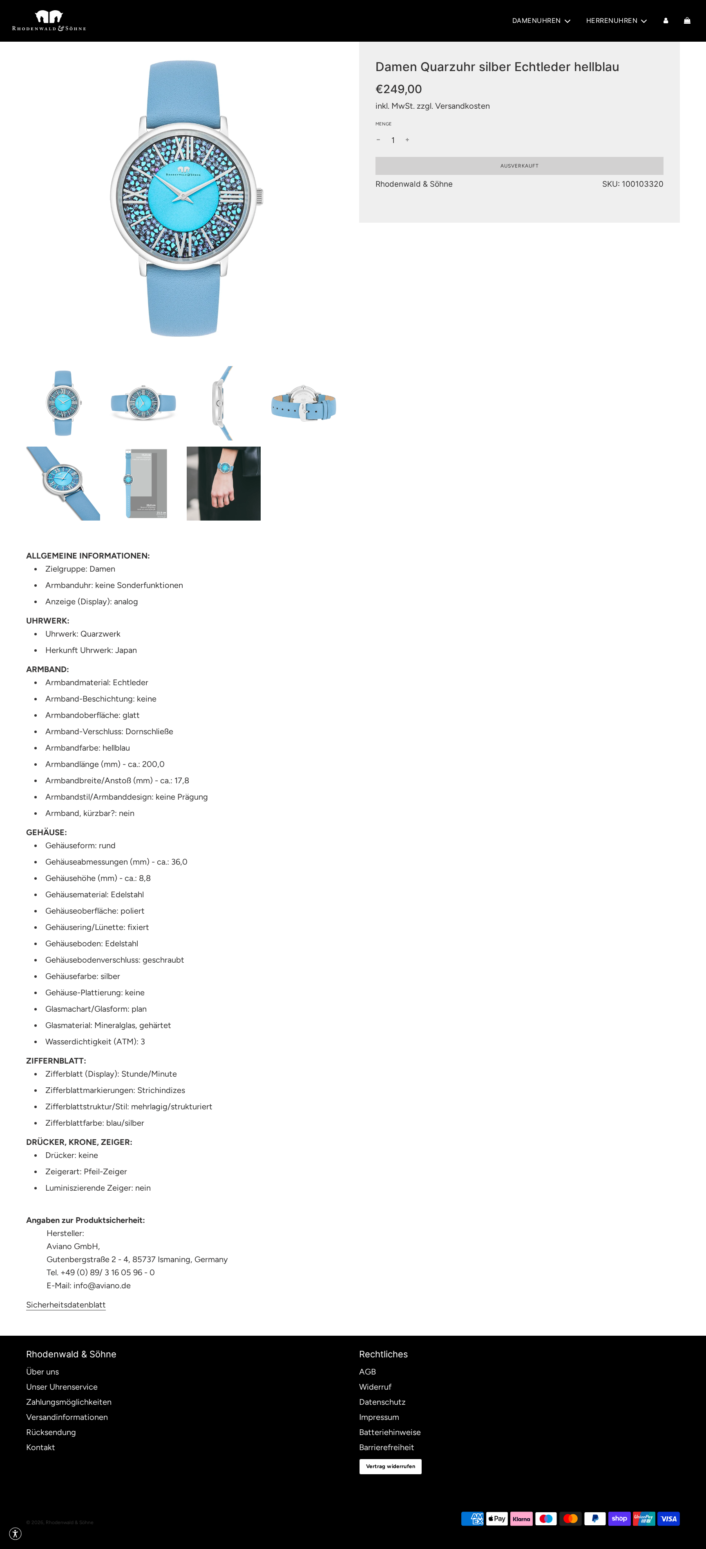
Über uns (42, 1372)
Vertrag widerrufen (390, 1466)
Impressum (379, 1417)
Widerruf (375, 1387)
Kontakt (40, 1447)
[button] (15, 1534)
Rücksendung (51, 1432)
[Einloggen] (665, 20)
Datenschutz (382, 1402)
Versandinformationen (67, 1417)
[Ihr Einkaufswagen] (688, 20)
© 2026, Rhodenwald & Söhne (60, 1522)
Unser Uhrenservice (62, 1387)
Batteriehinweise (390, 1432)
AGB (367, 1372)
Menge (383, 124)
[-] (378, 140)
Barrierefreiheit (386, 1447)
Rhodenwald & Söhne (414, 184)
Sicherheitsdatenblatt (66, 1305)
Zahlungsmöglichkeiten (69, 1402)
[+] (407, 140)
